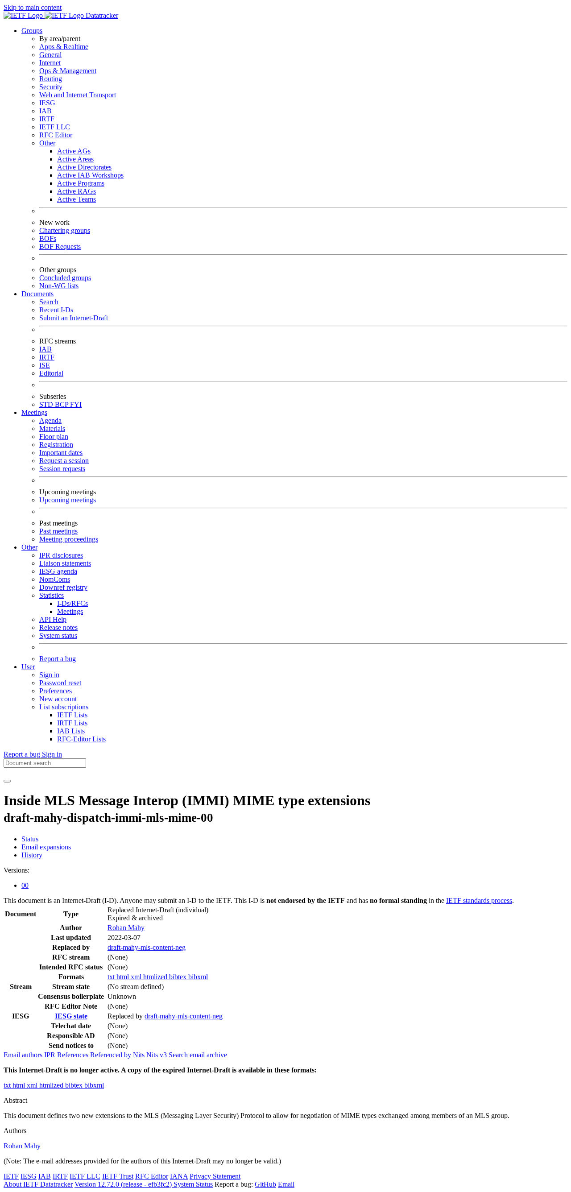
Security (50, 87)
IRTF (46, 119)
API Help (52, 619)
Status (29, 839)
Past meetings (58, 531)
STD (47, 404)
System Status (193, 1184)
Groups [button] (31, 30)
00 (25, 885)
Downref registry (63, 587)
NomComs (54, 579)
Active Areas (75, 159)
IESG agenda (58, 571)
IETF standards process (479, 900)
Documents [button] (37, 294)
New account (58, 699)
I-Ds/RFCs (72, 603)
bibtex (178, 977)
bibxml (198, 977)
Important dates (61, 452)
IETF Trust (117, 1176)
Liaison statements (65, 563)
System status (58, 635)
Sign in (49, 675)
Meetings (70, 611)
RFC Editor (55, 135)
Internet (50, 62)
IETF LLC (54, 127)
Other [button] (29, 547)
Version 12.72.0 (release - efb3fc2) (124, 1184)
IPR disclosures (61, 555)
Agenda (50, 420)
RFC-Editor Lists (81, 739)
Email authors (24, 1055)
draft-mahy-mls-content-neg (147, 947)
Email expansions (46, 847)
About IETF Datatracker (38, 1184)
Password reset (60, 683)
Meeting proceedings (68, 539)
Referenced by (111, 1055)
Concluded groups (65, 277)
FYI (76, 404)
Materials (52, 428)
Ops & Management (67, 70)
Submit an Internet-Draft (73, 318)
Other (47, 143)
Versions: (16, 870)
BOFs (47, 238)
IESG (47, 103)
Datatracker (101, 15)
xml (137, 977)
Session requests (62, 468)
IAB (45, 111)
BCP (62, 404)
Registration (56, 444)
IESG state (71, 1016)
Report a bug (57, 658)
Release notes (58, 627)
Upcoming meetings (67, 500)
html (123, 977)
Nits (139, 1055)
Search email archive (198, 1055)
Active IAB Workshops (90, 175)
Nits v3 (157, 1055)
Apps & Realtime (63, 46)
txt (112, 977)
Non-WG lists (59, 286)
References (73, 1055)
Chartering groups (64, 230)
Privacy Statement (215, 1176)
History (31, 855)
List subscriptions (63, 707)
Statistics (51, 595)
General (50, 54)
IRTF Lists (72, 723)
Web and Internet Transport (77, 95)
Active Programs (80, 183)
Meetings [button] (34, 412)
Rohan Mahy (126, 927)
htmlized (156, 977)
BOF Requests (60, 246)
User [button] (28, 666)
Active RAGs (76, 191)
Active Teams (76, 199)
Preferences (55, 691)
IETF (11, 1176)
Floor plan (53, 436)
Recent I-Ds (56, 310)
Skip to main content (33, 7)
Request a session (64, 460)
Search (48, 302)
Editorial (51, 373)
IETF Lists (72, 715)
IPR (50, 1055)
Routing (50, 79)
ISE (44, 365)
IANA (179, 1176)
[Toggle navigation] (7, 781)
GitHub (265, 1184)
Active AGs (74, 151)
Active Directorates (84, 167)
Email (286, 1184)
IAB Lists (71, 731)
